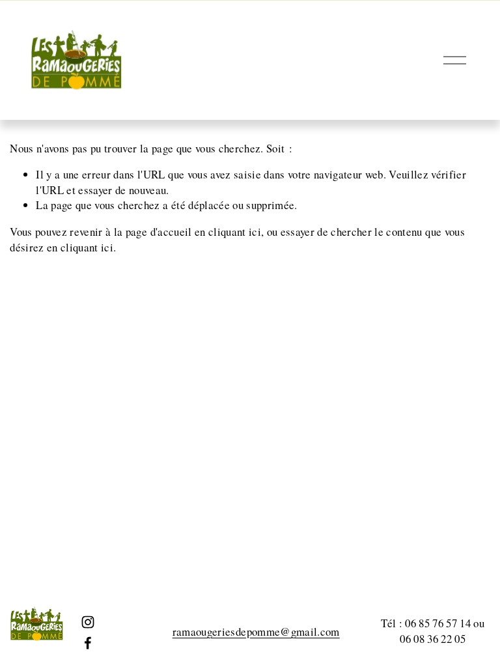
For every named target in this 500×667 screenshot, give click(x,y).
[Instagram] (87, 622)
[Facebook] (87, 642)
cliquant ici (234, 231)
